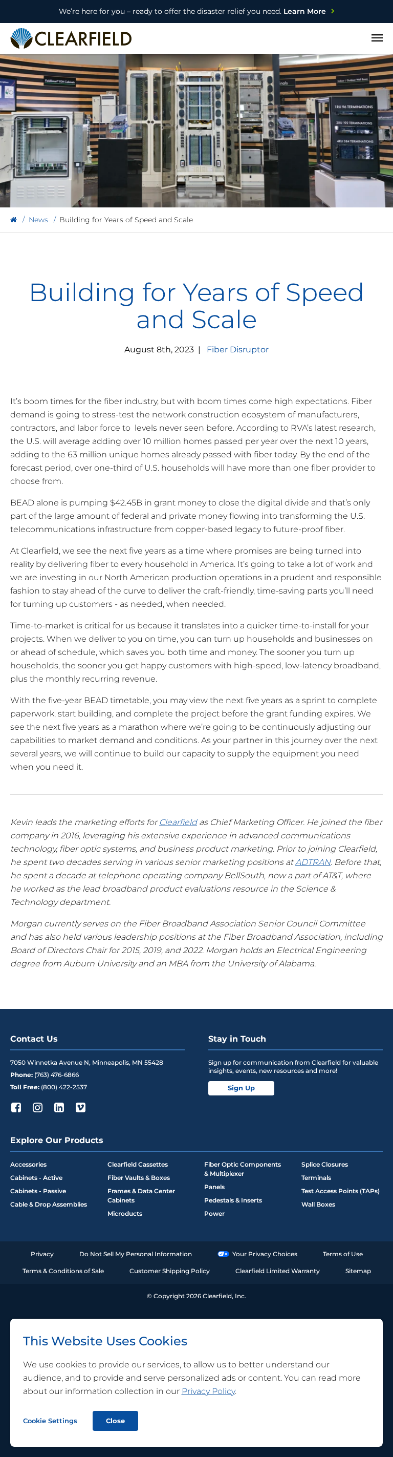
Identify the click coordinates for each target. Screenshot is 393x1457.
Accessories (28, 1164)
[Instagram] (37, 1107)
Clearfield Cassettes (137, 1164)
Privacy (42, 1254)
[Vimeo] (80, 1107)
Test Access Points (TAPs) (340, 1191)
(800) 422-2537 (64, 1087)
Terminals (316, 1177)
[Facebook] (15, 1107)
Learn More (192, 11)
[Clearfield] (13, 220)
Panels (214, 1187)
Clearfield (178, 822)
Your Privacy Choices (264, 1254)
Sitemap (358, 1271)
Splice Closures (324, 1164)
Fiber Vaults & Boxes (138, 1177)
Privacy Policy (208, 1391)
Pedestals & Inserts (233, 1200)
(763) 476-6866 (56, 1075)
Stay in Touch (237, 1039)
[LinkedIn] (58, 1107)
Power (214, 1213)
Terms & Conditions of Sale (63, 1271)
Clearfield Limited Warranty (277, 1271)
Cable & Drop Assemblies (48, 1204)
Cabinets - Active (36, 1177)
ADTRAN (313, 862)
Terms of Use (343, 1254)
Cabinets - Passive (38, 1191)
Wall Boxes (318, 1204)
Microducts (124, 1213)
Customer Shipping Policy (169, 1271)
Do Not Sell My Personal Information (135, 1254)
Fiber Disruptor (238, 349)
